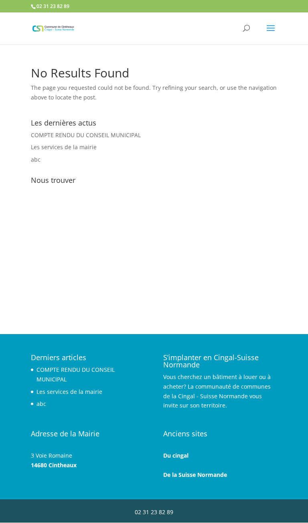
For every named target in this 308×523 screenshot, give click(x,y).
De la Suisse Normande (195, 474)
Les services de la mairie (64, 147)
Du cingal (175, 455)
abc (36, 159)
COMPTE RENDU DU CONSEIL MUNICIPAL (86, 135)
